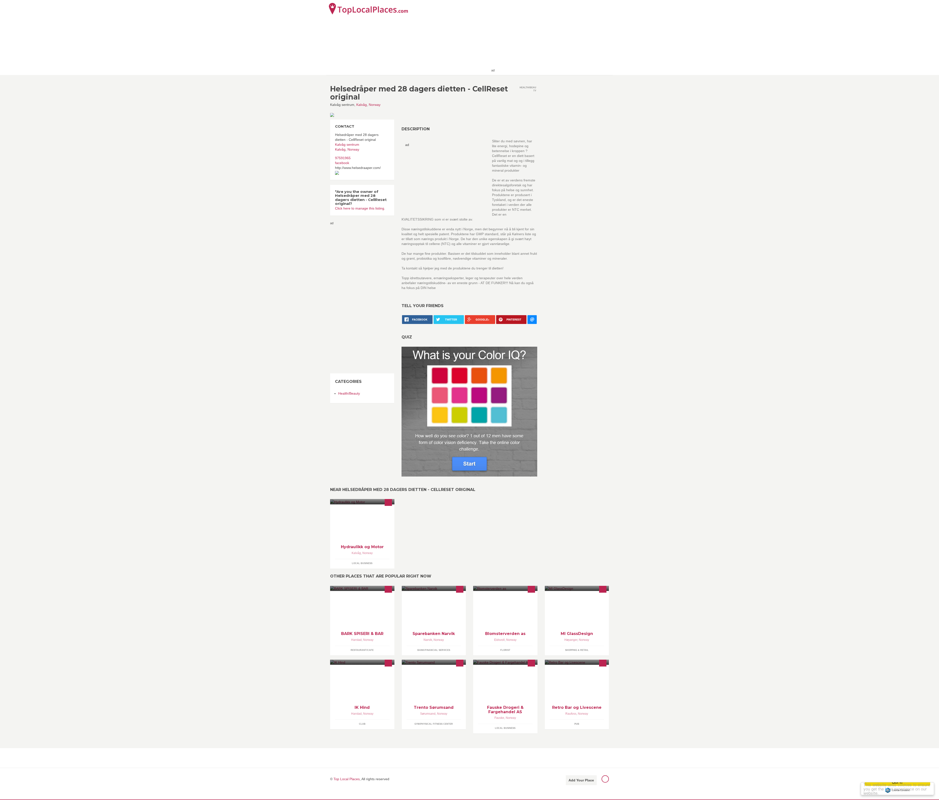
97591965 (343, 158)
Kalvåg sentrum (347, 144)
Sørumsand (428, 713)
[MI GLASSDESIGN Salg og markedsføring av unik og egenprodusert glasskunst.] (577, 588)
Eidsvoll (499, 640)
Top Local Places (347, 779)
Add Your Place (581, 780)
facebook (342, 163)
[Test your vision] (469, 411)
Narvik (428, 640)
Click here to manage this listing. (360, 208)
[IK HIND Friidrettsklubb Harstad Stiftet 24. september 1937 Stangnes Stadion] (362, 662)
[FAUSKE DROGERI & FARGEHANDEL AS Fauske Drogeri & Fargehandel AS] (505, 662)
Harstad (356, 640)
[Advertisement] (553, 37)
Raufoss (570, 713)
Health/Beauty (349, 393)
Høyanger (570, 640)
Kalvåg (361, 105)
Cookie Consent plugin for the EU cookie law (897, 790)
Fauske (499, 718)
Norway (374, 105)
